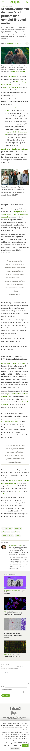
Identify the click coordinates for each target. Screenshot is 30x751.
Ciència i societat (8, 590)
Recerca (3, 6)
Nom (3, 686)
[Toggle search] (27, 2)
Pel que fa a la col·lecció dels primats (13, 363)
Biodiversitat (7, 528)
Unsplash (22, 71)
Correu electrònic (6, 689)
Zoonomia (12, 76)
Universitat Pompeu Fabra (11, 87)
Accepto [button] (25, 745)
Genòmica (15, 532)
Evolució (18, 528)
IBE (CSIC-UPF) (7, 535)
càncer (21, 491)
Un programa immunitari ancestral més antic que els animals (13, 635)
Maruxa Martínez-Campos (14, 43)
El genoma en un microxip (12, 656)
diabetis (4, 494)
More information (15, 748)
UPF (17, 535)
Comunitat (16, 590)
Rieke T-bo (14, 71)
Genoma (5, 532)
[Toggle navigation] (3, 2)
